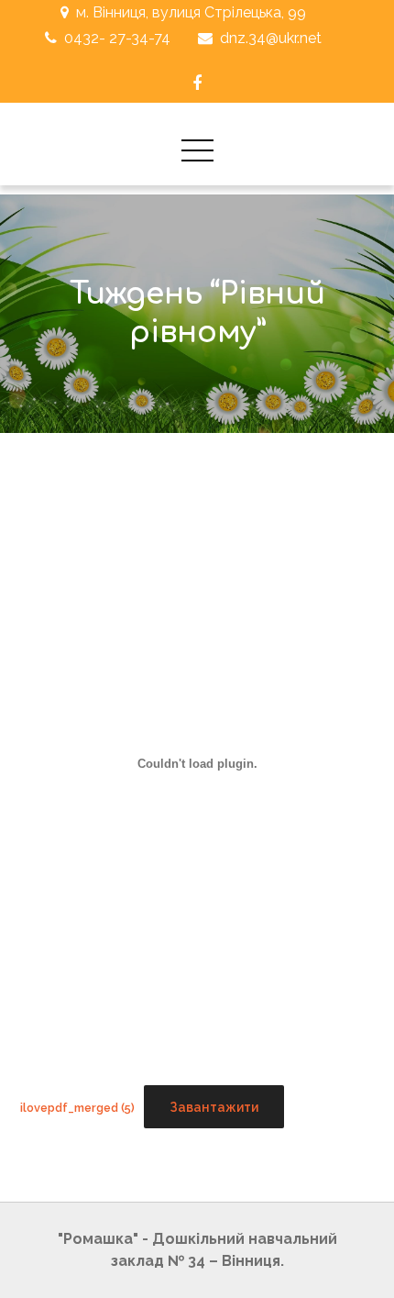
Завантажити (214, 1107)
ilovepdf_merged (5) (77, 1108)
